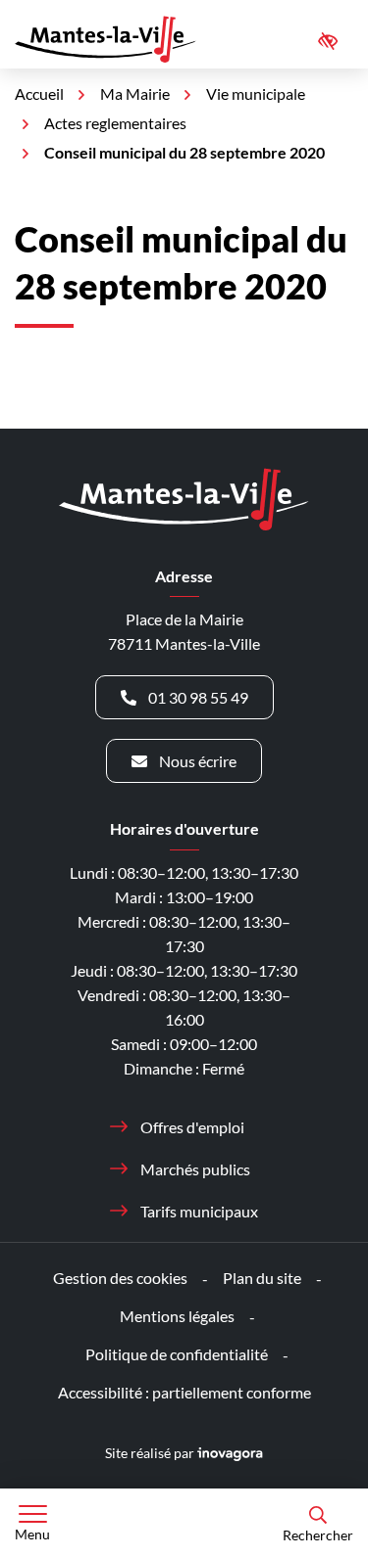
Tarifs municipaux (199, 1211)
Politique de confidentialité (176, 1354)
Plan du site (262, 1277)
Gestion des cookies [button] (120, 1277)
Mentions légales (177, 1315)
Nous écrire (198, 761)
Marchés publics (195, 1169)
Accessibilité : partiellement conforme (184, 1392)
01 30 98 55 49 (198, 697)
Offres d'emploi (192, 1127)
